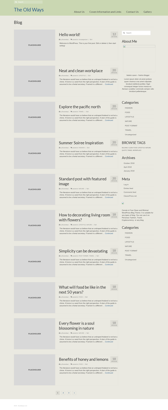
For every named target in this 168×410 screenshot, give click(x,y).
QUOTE (124, 150)
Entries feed (128, 188)
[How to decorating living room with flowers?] (34, 225)
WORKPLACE (137, 150)
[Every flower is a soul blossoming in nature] (34, 334)
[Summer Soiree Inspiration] (34, 153)
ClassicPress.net (130, 196)
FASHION (82, 147)
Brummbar (65, 39)
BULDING (125, 147)
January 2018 (129, 171)
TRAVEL (81, 111)
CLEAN (130, 147)
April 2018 (128, 167)
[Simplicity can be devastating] (34, 261)
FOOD (81, 297)
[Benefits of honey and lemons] (34, 370)
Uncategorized (83, 39)
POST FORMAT (83, 256)
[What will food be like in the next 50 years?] (34, 297)
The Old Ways (29, 10)
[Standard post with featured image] (34, 189)
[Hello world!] (34, 45)
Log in (126, 184)
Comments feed (130, 192)
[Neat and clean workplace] (34, 81)
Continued (109, 84)
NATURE (81, 188)
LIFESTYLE (82, 75)
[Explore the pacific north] (34, 117)
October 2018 (129, 163)
